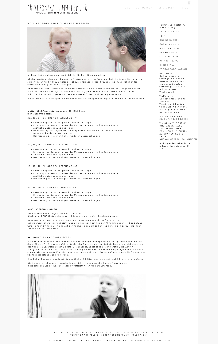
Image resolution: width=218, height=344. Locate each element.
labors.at (56, 223)
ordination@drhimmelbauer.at (149, 340)
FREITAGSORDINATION (173, 69)
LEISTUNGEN (167, 8)
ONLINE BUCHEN (169, 40)
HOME (126, 8)
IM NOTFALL (166, 65)
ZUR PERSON (144, 8)
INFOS (184, 8)
